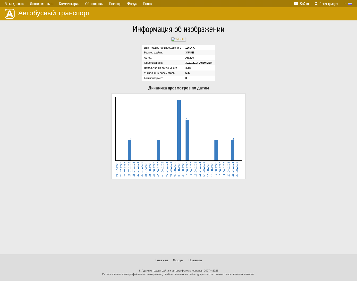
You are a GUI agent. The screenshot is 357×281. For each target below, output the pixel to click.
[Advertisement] (178, 217)
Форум (178, 260)
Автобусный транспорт (54, 13)
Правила (195, 260)
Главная (161, 260)
